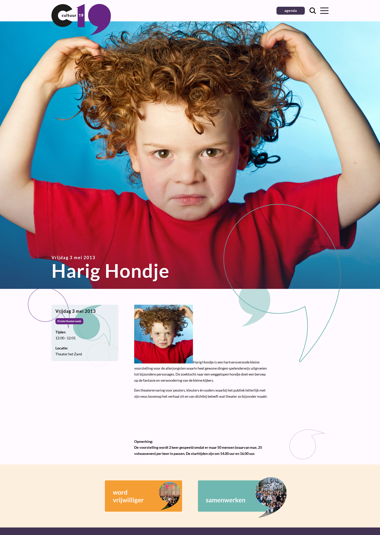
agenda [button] (290, 10)
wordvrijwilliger (128, 496)
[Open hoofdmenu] (324, 11)
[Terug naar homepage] (81, 34)
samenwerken (225, 500)
